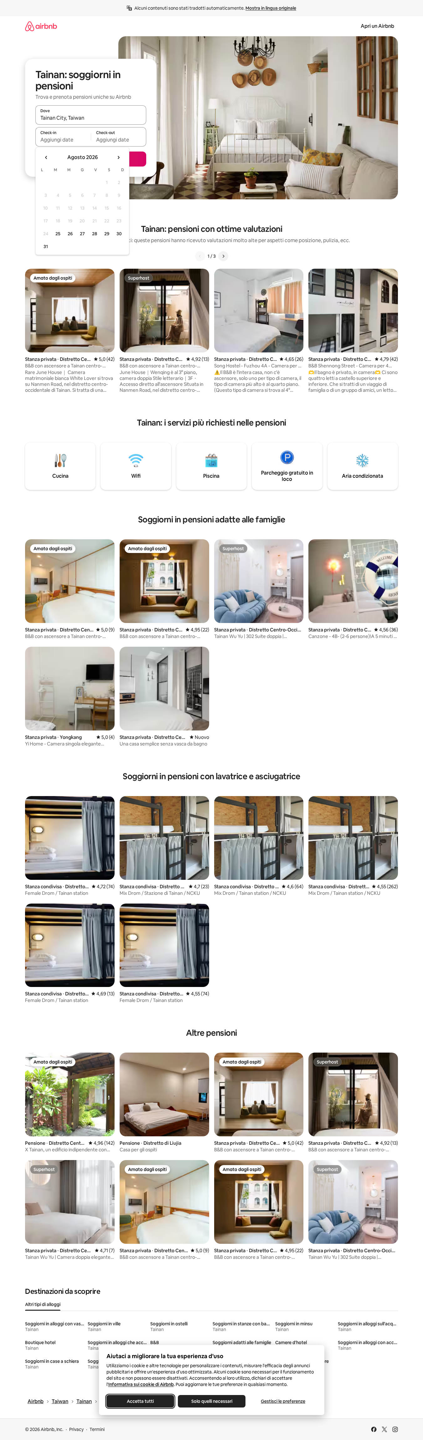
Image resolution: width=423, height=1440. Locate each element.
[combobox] (90, 118)
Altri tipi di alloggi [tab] (42, 1304)
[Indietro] (200, 256)
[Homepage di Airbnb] (41, 26)
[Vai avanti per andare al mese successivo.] (118, 157)
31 (46, 246)
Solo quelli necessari (211, 1401)
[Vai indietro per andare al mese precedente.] (46, 157)
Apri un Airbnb (377, 26)
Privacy (76, 1429)
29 (106, 234)
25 (57, 234)
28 (94, 234)
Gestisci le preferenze (283, 1401)
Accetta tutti (140, 1401)
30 (119, 234)
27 (82, 234)
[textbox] (63, 139)
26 (70, 234)
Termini (97, 1429)
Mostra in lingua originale (270, 8)
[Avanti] (223, 256)
